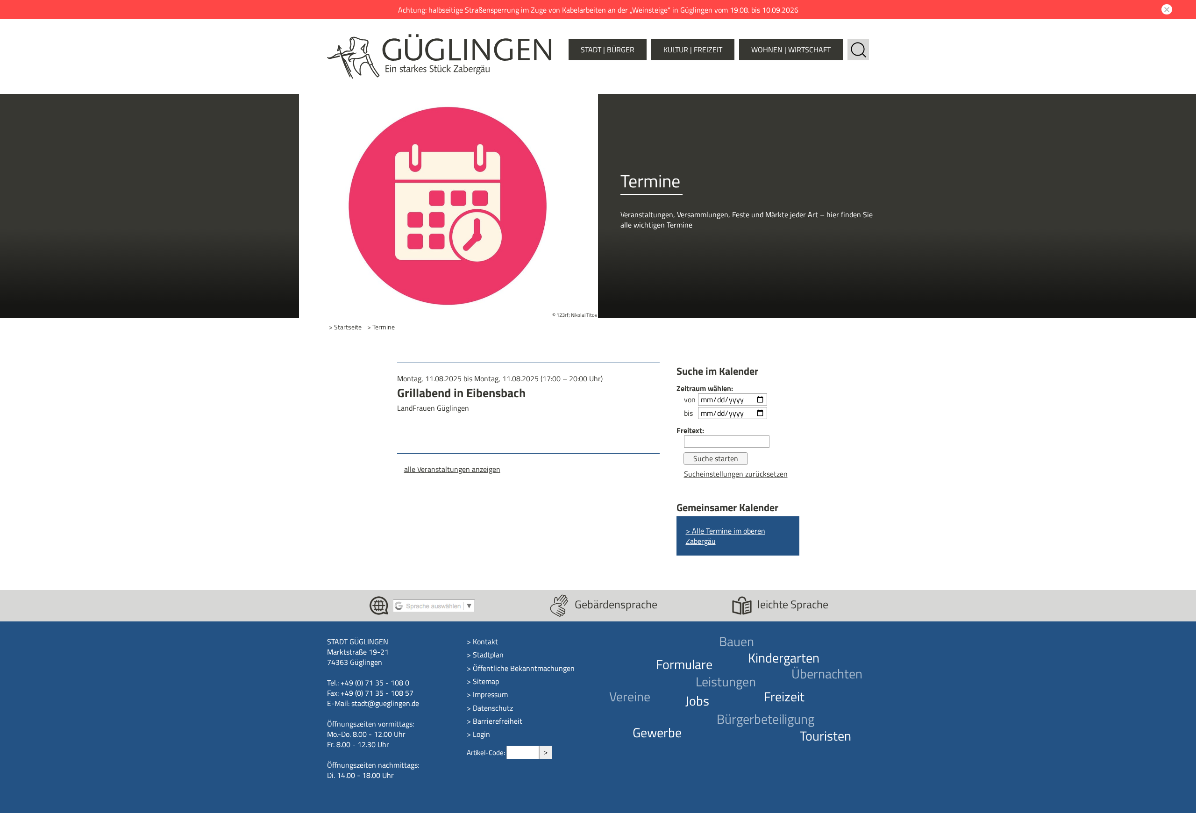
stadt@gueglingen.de (385, 703)
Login (481, 734)
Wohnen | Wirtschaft (791, 49)
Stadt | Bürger (607, 49)
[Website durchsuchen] (858, 44)
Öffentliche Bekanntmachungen (524, 668)
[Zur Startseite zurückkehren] (439, 39)
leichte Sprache (792, 604)
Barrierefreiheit (497, 721)
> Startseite (345, 327)
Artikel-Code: (486, 752)
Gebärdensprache (616, 604)
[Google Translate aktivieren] (434, 604)
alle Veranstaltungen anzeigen (452, 469)
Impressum (490, 694)
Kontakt (485, 641)
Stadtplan (488, 654)
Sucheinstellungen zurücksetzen (736, 473)
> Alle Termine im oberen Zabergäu (725, 536)
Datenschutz (493, 708)
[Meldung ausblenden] (1165, 9)
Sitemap (486, 681)
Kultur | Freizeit (692, 49)
